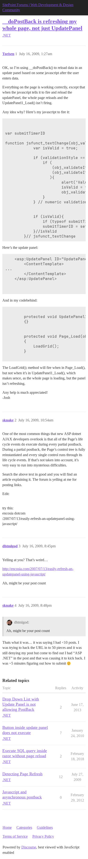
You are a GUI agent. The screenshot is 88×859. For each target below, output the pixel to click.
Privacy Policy (43, 836)
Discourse (28, 847)
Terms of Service (15, 836)
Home (7, 827)
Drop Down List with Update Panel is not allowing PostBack (20, 704)
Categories (24, 827)
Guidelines (45, 827)
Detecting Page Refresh (22, 774)
